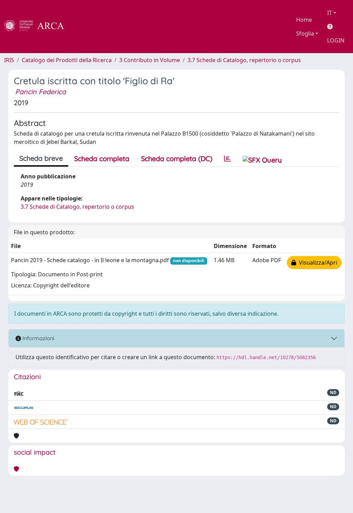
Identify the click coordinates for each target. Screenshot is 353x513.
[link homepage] (38, 26)
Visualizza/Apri (316, 262)
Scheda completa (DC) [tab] (176, 158)
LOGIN (335, 40)
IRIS (9, 60)
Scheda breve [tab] (41, 158)
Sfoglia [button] (305, 33)
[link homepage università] (82, 26)
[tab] (227, 158)
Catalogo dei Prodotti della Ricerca (67, 60)
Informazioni (37, 338)
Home (304, 19)
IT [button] (329, 13)
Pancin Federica (40, 91)
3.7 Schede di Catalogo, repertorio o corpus (244, 60)
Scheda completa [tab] (101, 158)
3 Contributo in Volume (149, 60)
